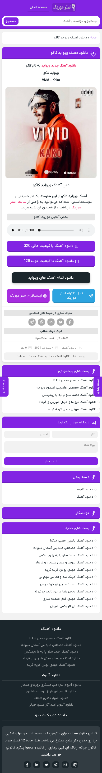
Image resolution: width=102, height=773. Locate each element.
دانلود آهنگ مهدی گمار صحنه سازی (68, 599)
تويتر (46, 764)
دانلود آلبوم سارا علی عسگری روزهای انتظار (51, 685)
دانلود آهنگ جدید (63, 65)
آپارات (74, 764)
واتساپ (41, 322)
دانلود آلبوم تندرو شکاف (51, 698)
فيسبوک (27, 764)
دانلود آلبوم (85, 489)
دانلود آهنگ (69, 348)
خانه (93, 37)
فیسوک (70, 322)
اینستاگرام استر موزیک (26, 295)
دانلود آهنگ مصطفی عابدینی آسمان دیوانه (67, 387)
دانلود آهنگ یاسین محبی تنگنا (75, 380)
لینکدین (51, 322)
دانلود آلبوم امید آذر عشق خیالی (51, 705)
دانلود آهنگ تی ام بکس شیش (71, 606)
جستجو (11, 21)
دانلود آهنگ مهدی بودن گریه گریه (72, 409)
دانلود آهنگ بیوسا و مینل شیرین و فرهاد (68, 402)
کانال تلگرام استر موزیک (71, 295)
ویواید (46, 65)
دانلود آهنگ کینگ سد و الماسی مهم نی (66, 577)
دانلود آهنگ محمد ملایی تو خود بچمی (66, 584)
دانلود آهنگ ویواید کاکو (69, 52)
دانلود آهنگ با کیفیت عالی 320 (49, 246)
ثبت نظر (51, 461)
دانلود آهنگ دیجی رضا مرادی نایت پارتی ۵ (64, 591)
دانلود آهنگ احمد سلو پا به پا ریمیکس (69, 395)
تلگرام (32, 322)
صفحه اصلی (38, 7)
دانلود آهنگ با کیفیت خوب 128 (49, 261)
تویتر (60, 322)
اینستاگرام (65, 764)
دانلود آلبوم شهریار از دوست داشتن (51, 691)
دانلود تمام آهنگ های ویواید (51, 277)
